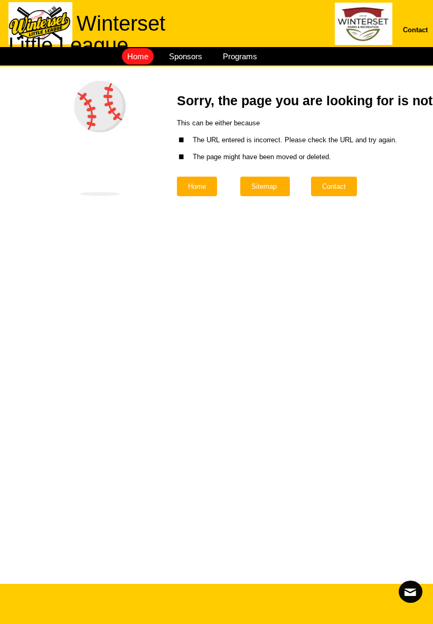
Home (197, 186)
